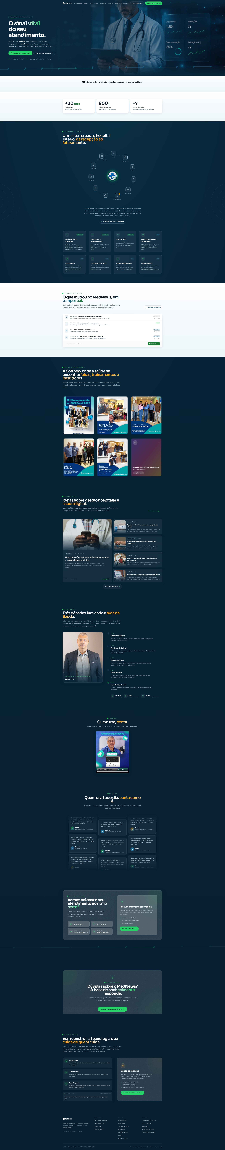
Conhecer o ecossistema (43, 53)
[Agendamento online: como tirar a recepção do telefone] (137, 524)
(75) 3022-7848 (147, 1123)
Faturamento (98, 1126)
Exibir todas (153, 343)
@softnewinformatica (148, 1129)
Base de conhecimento (148, 1132)
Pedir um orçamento (128, 928)
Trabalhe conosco (123, 1126)
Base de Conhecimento (121, 3)
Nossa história (122, 1120)
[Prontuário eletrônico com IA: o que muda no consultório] (137, 540)
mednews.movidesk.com (149, 1120)
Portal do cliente (123, 1138)
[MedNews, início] (67, 3)
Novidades (121, 1129)
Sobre (96, 3)
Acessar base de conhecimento (111, 1007)
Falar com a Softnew (154, 3)
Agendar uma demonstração (21, 53)
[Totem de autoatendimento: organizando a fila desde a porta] (137, 557)
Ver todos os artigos (154, 511)
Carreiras (110, 3)
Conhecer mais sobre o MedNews (113, 221)
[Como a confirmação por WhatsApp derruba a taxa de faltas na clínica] (87, 548)
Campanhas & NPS (99, 1123)
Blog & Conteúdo (123, 1132)
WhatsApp (145, 1126)
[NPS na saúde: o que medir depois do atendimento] (137, 573)
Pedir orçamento (137, 3)
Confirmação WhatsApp (101, 1120)
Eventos (85, 3)
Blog (91, 3)
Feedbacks (102, 3)
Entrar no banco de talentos (131, 1092)
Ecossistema (78, 3)
